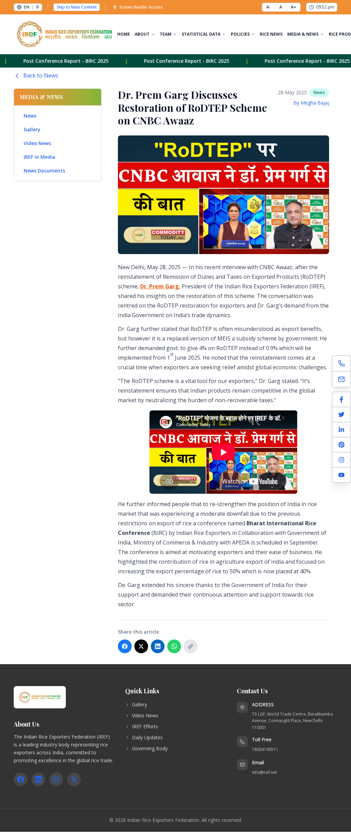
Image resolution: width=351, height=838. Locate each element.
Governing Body (150, 748)
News (30, 115)
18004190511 (265, 749)
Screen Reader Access (141, 7)
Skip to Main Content (77, 7)
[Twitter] (341, 414)
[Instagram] (341, 460)
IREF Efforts (145, 726)
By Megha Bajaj (311, 102)
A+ (293, 7)
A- (268, 7)
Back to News (40, 75)
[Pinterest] (341, 445)
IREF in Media (39, 157)
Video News (37, 143)
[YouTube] (341, 475)
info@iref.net (264, 772)
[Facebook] (341, 399)
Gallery (32, 129)
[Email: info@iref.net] (341, 379)
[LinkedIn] (341, 430)
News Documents (44, 170)
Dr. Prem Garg (159, 286)
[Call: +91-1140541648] (341, 364)
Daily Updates (147, 737)
